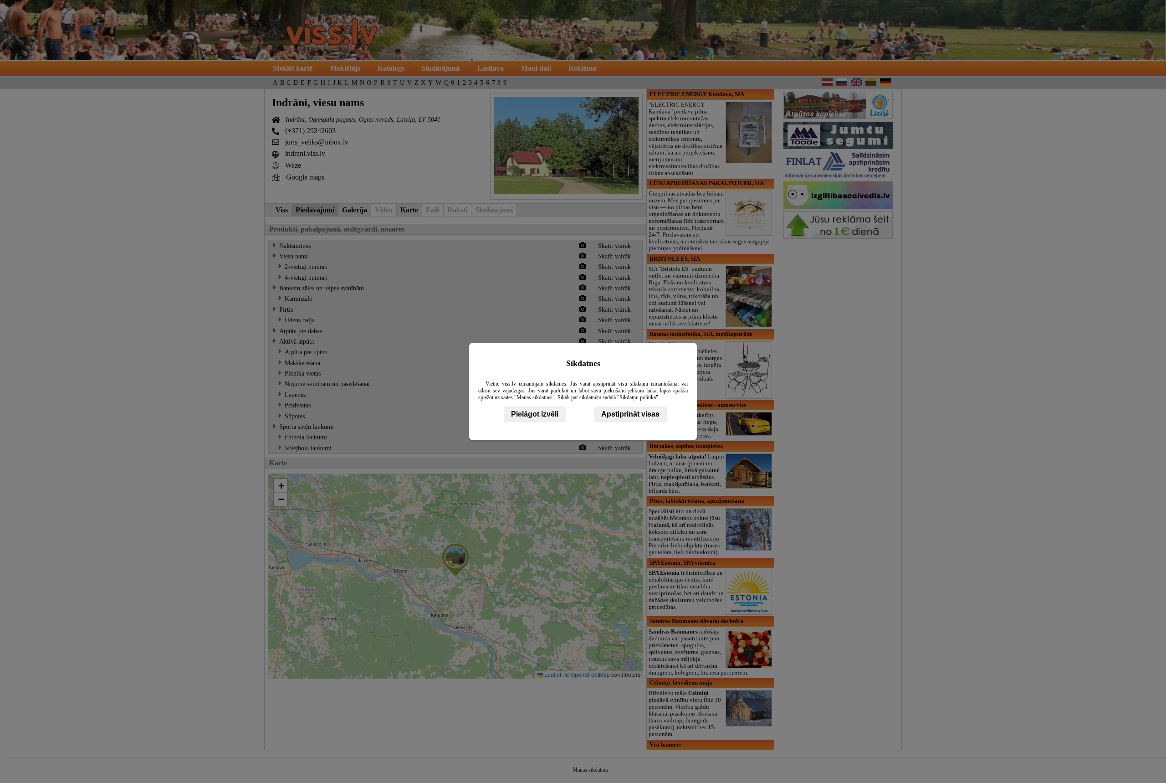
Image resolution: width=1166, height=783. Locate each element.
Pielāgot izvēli (534, 414)
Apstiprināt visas (630, 414)
